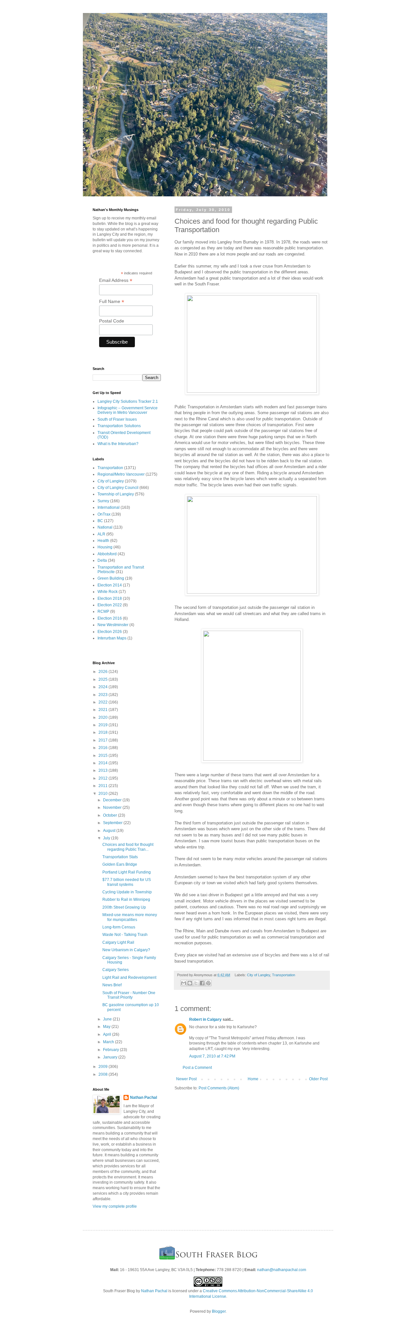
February (111, 1049)
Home (253, 1079)
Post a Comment (197, 1067)
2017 (103, 740)
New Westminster (113, 625)
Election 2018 (110, 598)
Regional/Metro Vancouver (121, 474)
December (113, 800)
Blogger (219, 1311)
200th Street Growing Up (124, 907)
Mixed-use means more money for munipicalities (129, 917)
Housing (105, 547)
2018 (103, 732)
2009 (103, 1066)
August (109, 830)
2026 (103, 671)
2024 (103, 687)
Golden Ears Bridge (119, 864)
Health (103, 540)
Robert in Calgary (205, 1019)
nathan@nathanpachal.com (281, 1270)
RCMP (103, 611)
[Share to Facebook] (202, 983)
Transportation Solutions (119, 426)
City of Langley (258, 975)
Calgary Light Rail (118, 942)
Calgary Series (115, 969)
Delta (102, 560)
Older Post (318, 1079)
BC (100, 521)
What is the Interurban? (118, 443)
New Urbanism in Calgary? (126, 950)
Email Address (115, 280)
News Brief (112, 985)
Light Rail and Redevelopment (129, 977)
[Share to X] (196, 983)
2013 (103, 770)
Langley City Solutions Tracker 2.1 (128, 401)
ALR (101, 534)
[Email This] (183, 983)
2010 (103, 793)
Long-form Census (118, 927)
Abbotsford (107, 554)
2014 (103, 763)
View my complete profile (115, 1206)
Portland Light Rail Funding (126, 872)
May (107, 1026)
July (107, 838)
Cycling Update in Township (127, 892)
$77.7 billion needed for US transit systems (126, 882)
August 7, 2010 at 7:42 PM (212, 1056)
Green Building (111, 578)
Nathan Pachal (143, 1097)
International (109, 507)
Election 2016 (110, 618)
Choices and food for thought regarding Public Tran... (127, 846)
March (109, 1042)
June (108, 1019)
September (113, 823)
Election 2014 (110, 585)
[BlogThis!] (190, 983)
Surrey (103, 501)
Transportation (283, 975)
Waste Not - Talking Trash (125, 934)
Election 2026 (110, 631)
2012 (103, 778)
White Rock (108, 591)
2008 (103, 1074)
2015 (103, 755)
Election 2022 (110, 605)
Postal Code (111, 320)
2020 (103, 717)
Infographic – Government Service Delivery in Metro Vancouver (128, 410)
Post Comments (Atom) (219, 1088)
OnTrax (104, 514)
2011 (103, 785)
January (110, 1057)
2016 (103, 747)
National (105, 527)
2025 (103, 679)
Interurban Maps (112, 638)
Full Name (111, 301)
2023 (103, 694)
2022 (103, 702)
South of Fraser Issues (117, 419)
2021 (103, 709)
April (107, 1034)
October (110, 815)
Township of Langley (116, 494)
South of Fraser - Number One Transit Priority (128, 995)
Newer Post (186, 1079)
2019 (103, 725)
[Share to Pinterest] (208, 983)
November (113, 807)
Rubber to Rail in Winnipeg (126, 899)
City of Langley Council (118, 487)
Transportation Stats (120, 857)
